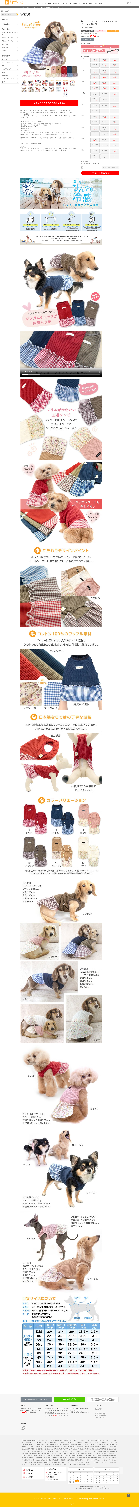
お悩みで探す (6, 24)
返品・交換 (49, 1406)
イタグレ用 (83, 3)
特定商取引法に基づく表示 (99, 1498)
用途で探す (98, 3)
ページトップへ (128, 1495)
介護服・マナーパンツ (8, 79)
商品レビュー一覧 (99, 1417)
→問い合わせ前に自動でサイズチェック (80, 1412)
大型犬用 (64, 3)
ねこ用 (4, 51)
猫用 (90, 3)
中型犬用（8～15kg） (8, 37)
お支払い (23, 1406)
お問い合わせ (43, 1498)
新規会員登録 (98, 1409)
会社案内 (22, 1429)
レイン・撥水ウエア (7, 62)
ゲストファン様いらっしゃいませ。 (30, 7)
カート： (60, 7)
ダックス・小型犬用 (44, 3)
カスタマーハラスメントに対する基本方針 (78, 1498)
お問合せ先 (74, 1406)
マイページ (99, 1406)
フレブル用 (73, 3)
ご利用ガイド (23, 1427)
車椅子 (4, 82)
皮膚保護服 (5, 75)
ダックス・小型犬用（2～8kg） (9, 33)
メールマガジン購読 (100, 1415)
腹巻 (3, 65)
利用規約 (49, 1498)
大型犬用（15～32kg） (8, 41)
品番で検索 (4, 11)
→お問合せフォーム (75, 1410)
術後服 (4, 72)
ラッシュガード (6, 59)
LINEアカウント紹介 (100, 1413)
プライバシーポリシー (57, 1498)
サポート (23, 1423)
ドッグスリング (6, 69)
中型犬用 (56, 3)
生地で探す (5, 19)
